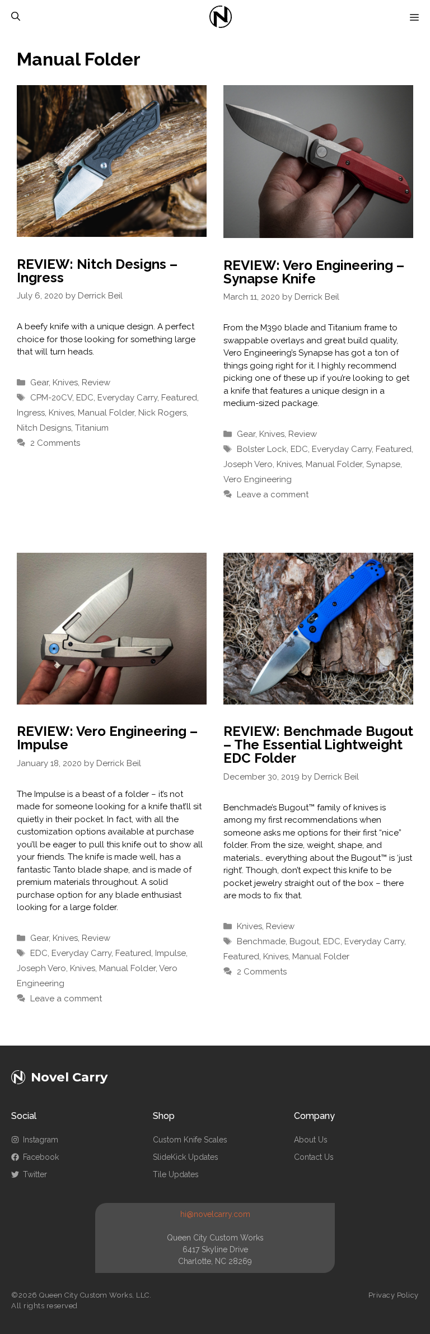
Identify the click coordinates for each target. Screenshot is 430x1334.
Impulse (170, 953)
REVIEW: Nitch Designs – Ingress (97, 271)
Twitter (35, 1174)
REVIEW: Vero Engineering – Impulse (107, 738)
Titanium (92, 428)
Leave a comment (273, 494)
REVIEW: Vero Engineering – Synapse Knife (313, 272)
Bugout (304, 941)
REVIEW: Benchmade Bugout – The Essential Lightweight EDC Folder (318, 744)
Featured (179, 398)
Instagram (40, 1139)
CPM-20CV (51, 398)
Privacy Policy (393, 1295)
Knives (65, 382)
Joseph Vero (248, 464)
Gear (39, 382)
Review (96, 382)
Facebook (41, 1157)
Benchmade (261, 941)
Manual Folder (106, 413)
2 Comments (55, 443)
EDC (85, 398)
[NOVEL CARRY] (220, 17)
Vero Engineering (257, 479)
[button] (15, 17)
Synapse (383, 464)
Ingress (31, 413)
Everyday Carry (127, 398)
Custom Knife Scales (190, 1139)
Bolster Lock (262, 449)
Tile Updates (176, 1174)
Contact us (314, 1157)
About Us (311, 1139)
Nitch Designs (44, 428)
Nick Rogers (162, 413)
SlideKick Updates (185, 1157)
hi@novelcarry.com (215, 1214)
